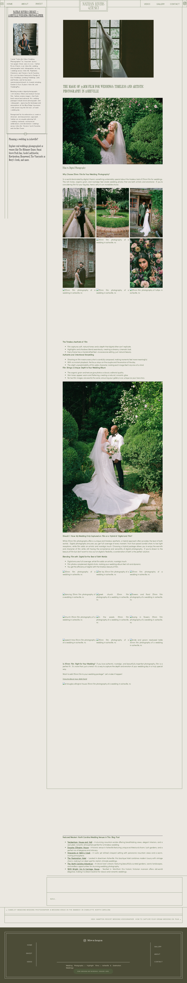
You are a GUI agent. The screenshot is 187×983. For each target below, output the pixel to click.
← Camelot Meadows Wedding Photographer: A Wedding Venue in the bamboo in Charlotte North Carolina (58, 910)
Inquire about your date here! (75, 679)
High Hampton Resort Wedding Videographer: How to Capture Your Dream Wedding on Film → (136, 919)
